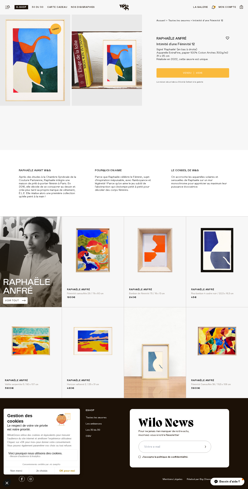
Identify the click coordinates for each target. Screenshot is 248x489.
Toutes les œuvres (96, 417)
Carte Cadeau (57, 7)
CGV (88, 436)
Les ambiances (94, 424)
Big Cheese (206, 479)
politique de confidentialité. (172, 457)
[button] (227, 481)
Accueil (160, 20)
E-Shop (21, 7)
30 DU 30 (38, 7)
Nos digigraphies (83, 7)
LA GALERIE (200, 7)
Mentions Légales (172, 479)
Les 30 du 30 (93, 430)
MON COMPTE (227, 7)
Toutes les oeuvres (179, 20)
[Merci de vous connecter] (227, 38)
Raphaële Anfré (171, 38)
